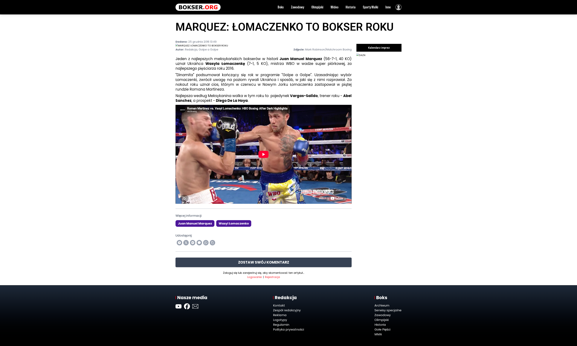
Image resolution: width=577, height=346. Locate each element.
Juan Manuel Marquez (195, 223)
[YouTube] (179, 306)
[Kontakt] (195, 306)
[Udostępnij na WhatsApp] (206, 242)
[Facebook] (187, 306)
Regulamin (281, 325)
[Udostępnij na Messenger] (199, 242)
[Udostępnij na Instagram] (192, 242)
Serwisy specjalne (387, 310)
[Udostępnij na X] (186, 242)
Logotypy (280, 320)
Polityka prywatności (288, 329)
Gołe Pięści (382, 329)
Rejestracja (272, 277)
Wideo (334, 7)
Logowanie (254, 277)
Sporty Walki (370, 7)
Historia (351, 7)
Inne (388, 7)
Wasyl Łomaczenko (234, 223)
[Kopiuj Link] (212, 242)
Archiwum (381, 305)
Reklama (280, 315)
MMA (378, 334)
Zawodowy (297, 7)
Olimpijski (317, 7)
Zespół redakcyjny (287, 310)
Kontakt (279, 305)
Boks (281, 7)
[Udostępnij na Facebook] (179, 242)
